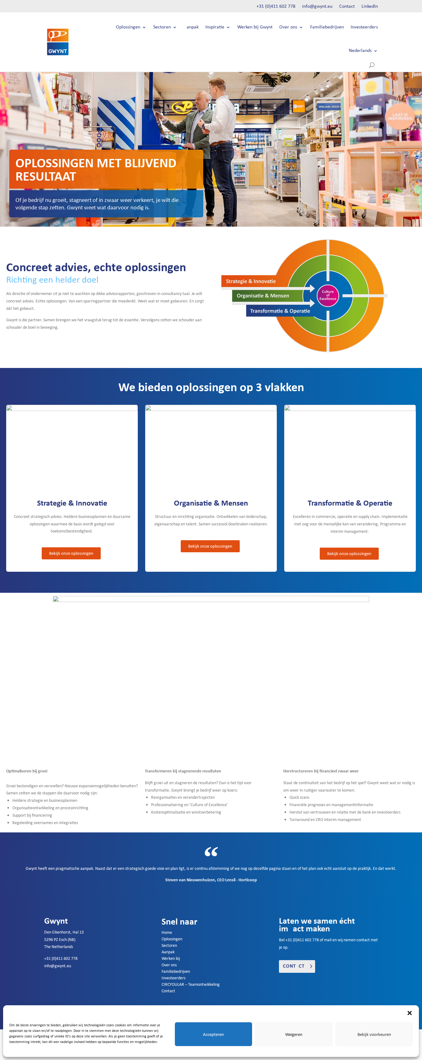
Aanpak (191, 27)
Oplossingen (128, 27)
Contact (347, 6)
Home (167, 932)
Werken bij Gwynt (254, 27)
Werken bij (171, 958)
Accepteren (213, 1034)
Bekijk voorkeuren (374, 1034)
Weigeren (293, 1034)
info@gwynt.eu (317, 6)
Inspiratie (214, 27)
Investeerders (364, 27)
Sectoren (162, 27)
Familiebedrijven (327, 27)
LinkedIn (369, 6)
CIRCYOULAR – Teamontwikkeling (191, 984)
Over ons (288, 27)
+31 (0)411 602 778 (275, 6)
